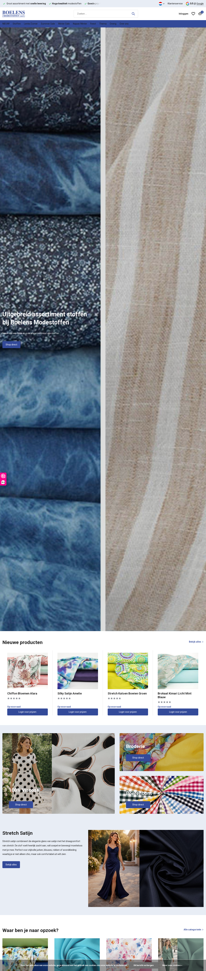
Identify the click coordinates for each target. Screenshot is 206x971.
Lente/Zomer (31, 23)
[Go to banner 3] (162, 795)
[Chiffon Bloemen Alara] (27, 671)
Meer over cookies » (172, 965)
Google (200, 3)
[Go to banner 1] (58, 773)
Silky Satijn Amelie (69, 693)
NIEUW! (5, 23)
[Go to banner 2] (162, 752)
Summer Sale (48, 23)
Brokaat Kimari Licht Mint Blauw (175, 695)
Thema (103, 23)
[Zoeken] (133, 13)
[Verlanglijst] (193, 13)
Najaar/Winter (80, 23)
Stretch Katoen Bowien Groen (127, 693)
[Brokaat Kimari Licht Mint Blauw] (178, 671)
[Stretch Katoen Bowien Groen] (128, 671)
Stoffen (17, 23)
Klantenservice (175, 3)
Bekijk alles (195, 641)
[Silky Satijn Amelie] (77, 671)
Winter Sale (64, 23)
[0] (199, 14)
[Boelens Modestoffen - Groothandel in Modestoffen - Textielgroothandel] (18, 13)
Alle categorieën (192, 929)
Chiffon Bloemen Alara (22, 693)
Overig (113, 23)
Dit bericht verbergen (144, 965)
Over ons (124, 23)
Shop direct (11, 344)
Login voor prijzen (27, 712)
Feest (93, 23)
